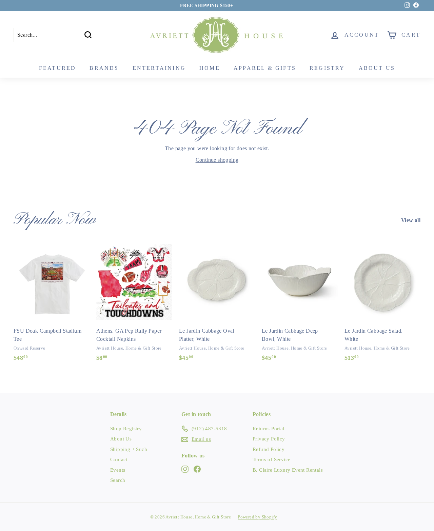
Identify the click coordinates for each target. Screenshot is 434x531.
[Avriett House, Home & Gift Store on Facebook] (197, 469)
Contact (118, 459)
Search (117, 480)
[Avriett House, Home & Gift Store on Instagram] (185, 469)
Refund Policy (268, 449)
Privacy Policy (269, 438)
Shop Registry (126, 428)
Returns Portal (268, 428)
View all (410, 220)
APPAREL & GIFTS (265, 68)
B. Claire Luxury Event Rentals (288, 470)
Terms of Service (271, 459)
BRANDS (104, 68)
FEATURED (57, 68)
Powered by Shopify (257, 516)
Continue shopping (217, 160)
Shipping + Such (128, 449)
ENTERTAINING (159, 68)
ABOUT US (377, 68)
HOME (209, 68)
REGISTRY (327, 68)
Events (117, 470)
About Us (121, 438)
